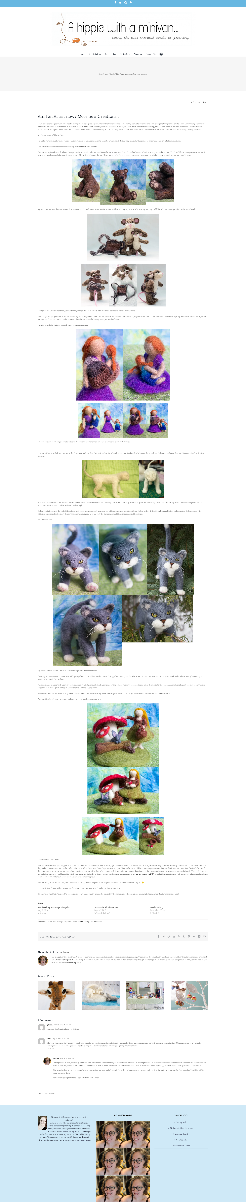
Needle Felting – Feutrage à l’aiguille (53, 907)
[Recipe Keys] (109, 1134)
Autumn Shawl (181, 1134)
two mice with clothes (87, 146)
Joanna (50, 1025)
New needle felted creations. (106, 907)
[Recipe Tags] (136, 1134)
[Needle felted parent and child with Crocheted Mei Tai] (95, 265)
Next (205, 102)
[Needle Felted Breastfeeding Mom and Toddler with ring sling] (146, 330)
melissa (43, 921)
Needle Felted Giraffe (181, 1145)
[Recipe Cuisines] (109, 1161)
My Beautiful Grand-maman (181, 1128)
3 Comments (96, 921)
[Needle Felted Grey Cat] (87, 596)
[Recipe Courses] (136, 1161)
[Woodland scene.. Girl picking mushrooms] (123, 768)
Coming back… (181, 1122)
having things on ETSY (145, 874)
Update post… (181, 1140)
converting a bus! (74, 962)
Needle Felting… (157, 907)
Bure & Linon (87, 126)
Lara (49, 1039)
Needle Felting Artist (64, 959)
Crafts (74, 921)
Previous (196, 102)
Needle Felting (83, 921)
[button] (161, 54)
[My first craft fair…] (145, 995)
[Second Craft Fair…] (101, 995)
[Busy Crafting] (189, 995)
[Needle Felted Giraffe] (56, 995)
